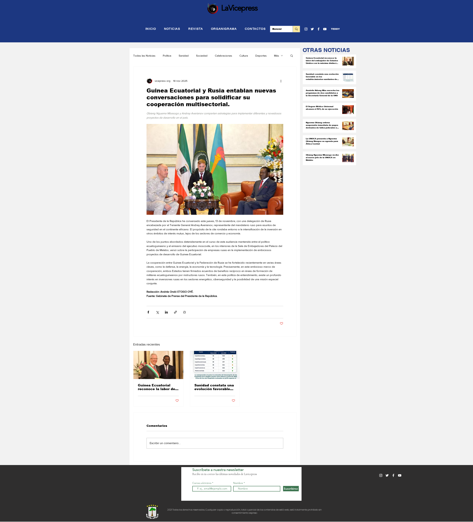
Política (167, 55)
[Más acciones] (281, 81)
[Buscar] (296, 29)
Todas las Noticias (144, 55)
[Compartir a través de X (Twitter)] (157, 312)
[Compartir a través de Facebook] (148, 312)
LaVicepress (239, 8)
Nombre (238, 483)
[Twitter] (312, 29)
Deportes (261, 55)
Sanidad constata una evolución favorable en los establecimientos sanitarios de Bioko (214, 387)
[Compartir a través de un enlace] (175, 312)
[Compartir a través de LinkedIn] (166, 312)
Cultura (243, 55)
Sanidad (184, 55)
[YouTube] (325, 29)
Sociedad (201, 55)
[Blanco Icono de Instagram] (306, 29)
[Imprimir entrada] (184, 312)
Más (276, 55)
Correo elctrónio (201, 483)
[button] (335, 29)
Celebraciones (223, 55)
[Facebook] (319, 29)
